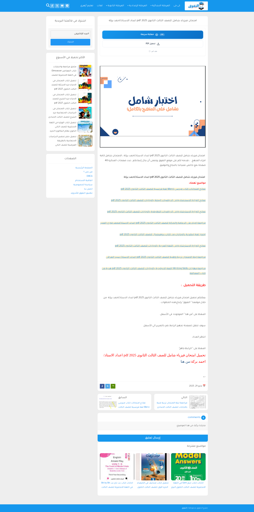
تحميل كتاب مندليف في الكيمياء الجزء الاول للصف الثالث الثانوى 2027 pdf (153, 486)
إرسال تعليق (152, 438)
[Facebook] (102, 386)
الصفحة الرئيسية (83, 168)
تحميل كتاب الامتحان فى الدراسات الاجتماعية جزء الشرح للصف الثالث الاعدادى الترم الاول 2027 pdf (62, 113)
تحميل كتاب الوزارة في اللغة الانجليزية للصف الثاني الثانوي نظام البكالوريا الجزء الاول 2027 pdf (62, 127)
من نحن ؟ (87, 172)
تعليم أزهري (86, 6)
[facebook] (52, 6)
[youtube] (62, 6)
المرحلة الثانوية (116, 6)
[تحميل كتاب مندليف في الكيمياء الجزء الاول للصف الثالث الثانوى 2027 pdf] (153, 466)
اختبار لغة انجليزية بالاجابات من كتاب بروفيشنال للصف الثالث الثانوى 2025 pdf (163, 234)
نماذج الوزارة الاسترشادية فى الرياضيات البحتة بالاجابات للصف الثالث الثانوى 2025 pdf (158, 200)
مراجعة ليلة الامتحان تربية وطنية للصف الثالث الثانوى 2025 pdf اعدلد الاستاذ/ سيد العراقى (156, 257)
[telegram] (67, 6)
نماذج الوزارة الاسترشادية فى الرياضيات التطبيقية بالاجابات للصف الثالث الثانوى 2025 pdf (156, 212)
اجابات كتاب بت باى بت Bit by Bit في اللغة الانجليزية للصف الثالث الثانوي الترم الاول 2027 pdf (117, 486)
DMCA (89, 176)
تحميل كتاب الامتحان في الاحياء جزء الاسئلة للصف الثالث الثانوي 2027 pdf (63, 85)
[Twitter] (107, 386)
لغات (100, 6)
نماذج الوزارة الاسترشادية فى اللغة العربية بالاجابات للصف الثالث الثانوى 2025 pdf (160, 246)
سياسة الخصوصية (82, 185)
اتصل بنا (88, 189)
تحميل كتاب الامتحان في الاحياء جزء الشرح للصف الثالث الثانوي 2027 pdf (64, 99)
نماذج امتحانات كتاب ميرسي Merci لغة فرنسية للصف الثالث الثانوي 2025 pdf (163, 189)
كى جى (177, 6)
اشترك (70, 42)
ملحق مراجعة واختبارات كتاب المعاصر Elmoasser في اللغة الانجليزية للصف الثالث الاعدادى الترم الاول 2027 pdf (63, 71)
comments (194, 417)
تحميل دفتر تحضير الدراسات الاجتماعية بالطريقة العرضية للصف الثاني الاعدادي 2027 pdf (62, 141)
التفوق (184, 508)
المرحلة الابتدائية (161, 6)
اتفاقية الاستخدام (83, 180)
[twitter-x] (57, 6)
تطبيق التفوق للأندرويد (81, 193)
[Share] (113, 386)
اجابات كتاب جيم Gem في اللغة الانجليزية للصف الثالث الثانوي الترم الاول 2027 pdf (188, 486)
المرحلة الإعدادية (138, 6)
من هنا (185, 361)
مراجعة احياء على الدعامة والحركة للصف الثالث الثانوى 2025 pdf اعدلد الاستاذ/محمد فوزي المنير (153, 223)
